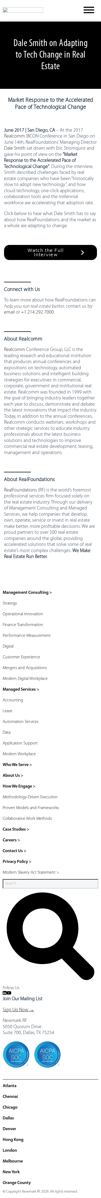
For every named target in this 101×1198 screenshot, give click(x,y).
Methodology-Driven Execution (30, 797)
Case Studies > (16, 829)
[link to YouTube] (8, 993)
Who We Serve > (17, 765)
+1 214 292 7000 (37, 312)
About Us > (13, 776)
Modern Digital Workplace (25, 679)
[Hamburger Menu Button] (88, 10)
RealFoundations (20, 490)
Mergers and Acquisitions (25, 668)
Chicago (10, 1107)
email (9, 312)
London (10, 1150)
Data (7, 732)
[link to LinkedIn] (4, 993)
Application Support (20, 743)
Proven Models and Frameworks (31, 808)
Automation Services (21, 722)
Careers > (11, 840)
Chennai (10, 1097)
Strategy (10, 603)
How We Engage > (19, 786)
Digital (8, 646)
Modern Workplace (19, 754)
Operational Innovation (23, 614)
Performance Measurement (27, 636)
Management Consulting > (27, 593)
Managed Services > (21, 689)
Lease (7, 711)
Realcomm (14, 136)
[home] (37, 10)
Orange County (17, 1183)
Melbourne (13, 1161)
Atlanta (9, 1086)
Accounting (13, 700)
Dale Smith (15, 148)
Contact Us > (14, 851)
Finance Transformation (23, 625)
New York (11, 1172)
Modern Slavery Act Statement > (31, 872)
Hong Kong (13, 1140)
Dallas (8, 1118)
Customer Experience (21, 657)
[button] (50, 252)
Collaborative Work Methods (27, 819)
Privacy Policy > (17, 862)
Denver (9, 1129)
